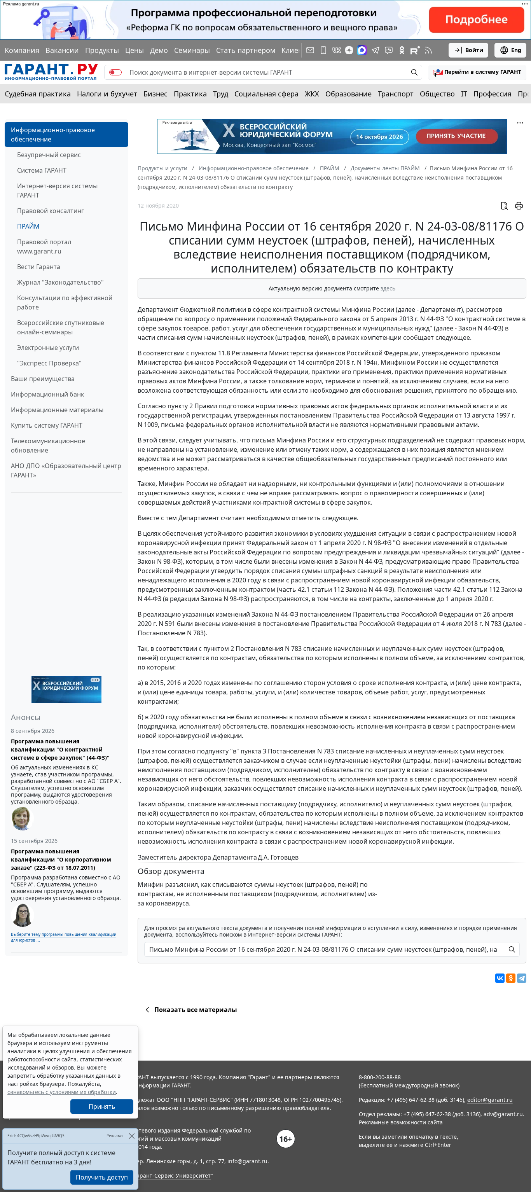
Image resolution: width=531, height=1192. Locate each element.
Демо (159, 50)
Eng (516, 50)
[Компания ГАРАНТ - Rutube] (415, 50)
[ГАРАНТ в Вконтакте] (336, 50)
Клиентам (298, 50)
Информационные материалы (57, 409)
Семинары (192, 50)
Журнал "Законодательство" (60, 282)
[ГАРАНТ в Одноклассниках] (402, 50)
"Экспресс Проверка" (49, 363)
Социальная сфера (266, 93)
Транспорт (396, 93)
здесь (388, 288)
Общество (437, 93)
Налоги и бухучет (107, 93)
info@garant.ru (247, 1161)
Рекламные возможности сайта (401, 1122)
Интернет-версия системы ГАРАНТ (57, 190)
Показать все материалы (195, 1009)
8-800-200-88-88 (380, 1077)
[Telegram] (521, 978)
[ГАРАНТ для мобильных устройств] (323, 50)
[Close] (132, 1136)
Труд (220, 93)
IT (464, 93)
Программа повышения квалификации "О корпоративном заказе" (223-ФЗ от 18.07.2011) (61, 859)
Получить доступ (102, 1177)
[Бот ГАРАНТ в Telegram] (388, 50)
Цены (134, 50)
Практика (190, 93)
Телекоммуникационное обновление (48, 445)
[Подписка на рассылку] (310, 50)
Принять (102, 1106)
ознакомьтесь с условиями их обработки (61, 1092)
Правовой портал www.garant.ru (44, 246)
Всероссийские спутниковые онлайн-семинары (60, 327)
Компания (22, 50)
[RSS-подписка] (428, 50)
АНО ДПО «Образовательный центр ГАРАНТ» (66, 470)
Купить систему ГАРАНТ (46, 425)
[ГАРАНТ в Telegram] (375, 50)
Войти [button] (474, 50)
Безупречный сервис (49, 154)
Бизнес (155, 93)
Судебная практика (38, 93)
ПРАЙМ (28, 226)
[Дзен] (349, 50)
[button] (477, 72)
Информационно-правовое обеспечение (53, 134)
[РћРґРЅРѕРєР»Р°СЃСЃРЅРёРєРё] (510, 978)
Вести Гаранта (38, 266)
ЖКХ (312, 93)
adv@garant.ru (503, 1114)
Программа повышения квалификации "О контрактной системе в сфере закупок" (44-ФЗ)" (60, 749)
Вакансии (62, 50)
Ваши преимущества (43, 378)
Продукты (102, 50)
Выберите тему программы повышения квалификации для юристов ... (63, 937)
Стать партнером (245, 50)
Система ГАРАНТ (41, 170)
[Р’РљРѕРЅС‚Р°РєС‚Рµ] (500, 978)
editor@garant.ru (490, 1099)
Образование (348, 93)
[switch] (115, 72)
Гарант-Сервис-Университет (172, 1175)
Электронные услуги (48, 347)
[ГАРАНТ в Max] (362, 50)
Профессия (492, 93)
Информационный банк (47, 394)
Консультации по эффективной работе (64, 302)
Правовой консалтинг (50, 210)
